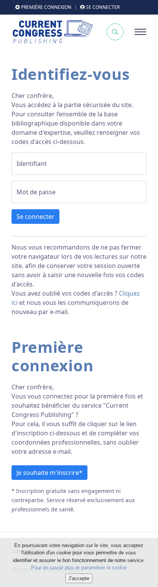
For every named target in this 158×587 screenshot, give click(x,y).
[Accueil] (53, 31)
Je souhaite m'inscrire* (49, 472)
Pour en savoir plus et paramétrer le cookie (79, 567)
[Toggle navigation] (140, 31)
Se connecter (35, 216)
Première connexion (45, 7)
